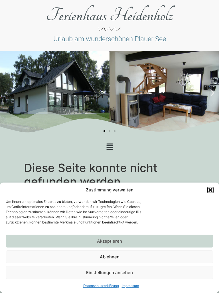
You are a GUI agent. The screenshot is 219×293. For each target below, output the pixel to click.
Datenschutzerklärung (101, 286)
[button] (210, 190)
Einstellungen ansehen (109, 272)
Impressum (130, 286)
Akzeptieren (109, 241)
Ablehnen (109, 257)
